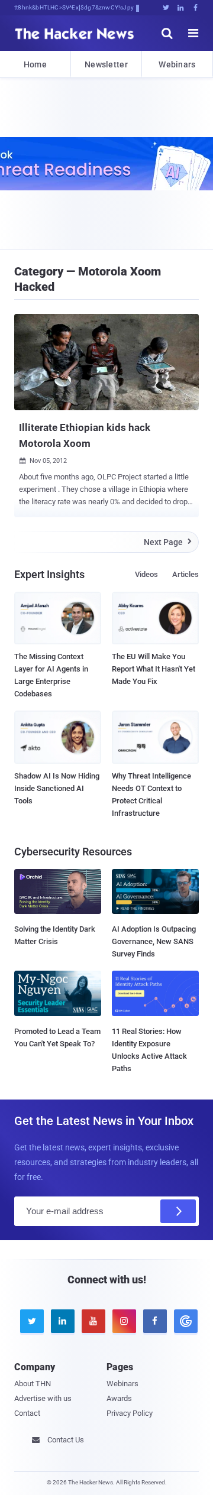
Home (35, 64)
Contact (27, 1413)
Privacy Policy (129, 1413)
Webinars (177, 64)
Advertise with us (43, 1398)
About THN (32, 1383)
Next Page (168, 542)
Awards (119, 1398)
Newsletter (106, 64)
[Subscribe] (178, 1211)
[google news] (183, 1321)
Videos (146, 574)
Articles (185, 574)
